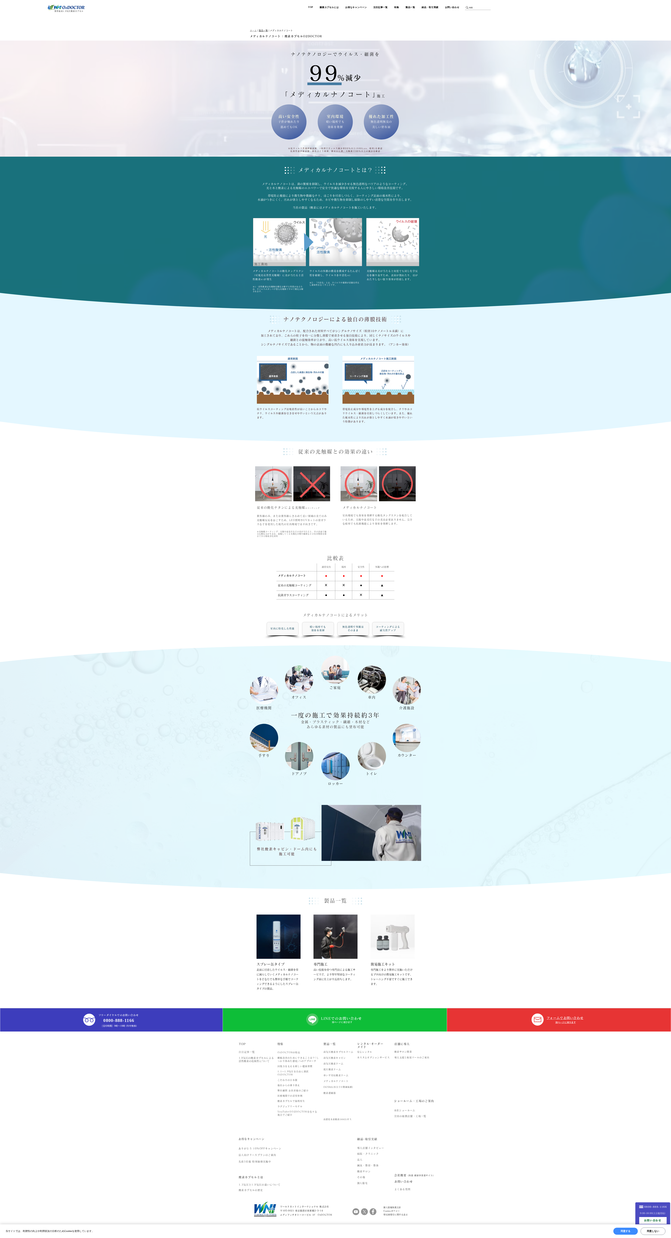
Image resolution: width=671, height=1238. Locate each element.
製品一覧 (263, 30)
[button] (330, 7)
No (653, 1231)
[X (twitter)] (364, 1211)
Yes (625, 1231)
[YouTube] (355, 1211)
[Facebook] (373, 1211)
